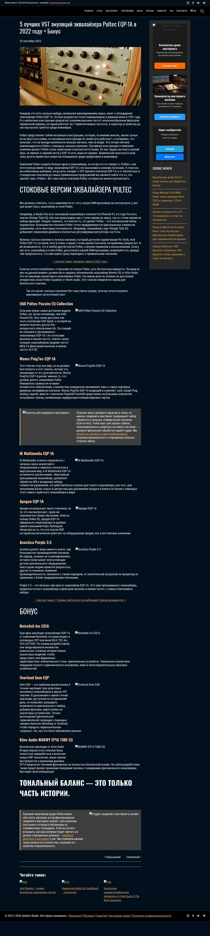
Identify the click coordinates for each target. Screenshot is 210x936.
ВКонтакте (170, 157)
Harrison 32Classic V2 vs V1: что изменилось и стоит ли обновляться (168, 215)
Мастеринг (112, 11)
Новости (161, 11)
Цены (140, 11)
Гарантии (101, 915)
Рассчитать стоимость (170, 117)
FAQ (171, 11)
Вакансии (75, 915)
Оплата (150, 11)
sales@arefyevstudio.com (60, 3)
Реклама (88, 915)
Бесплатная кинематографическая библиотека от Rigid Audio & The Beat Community (121, 894)
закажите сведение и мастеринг (48, 837)
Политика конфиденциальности (151, 915)
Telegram (169, 149)
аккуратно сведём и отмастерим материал (101, 434)
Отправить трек (170, 65)
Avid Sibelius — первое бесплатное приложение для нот (38, 890)
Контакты (182, 11)
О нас (100, 11)
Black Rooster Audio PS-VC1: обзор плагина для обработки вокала (169, 181)
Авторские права (119, 915)
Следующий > (133, 857)
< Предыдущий (112, 857)
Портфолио (127, 11)
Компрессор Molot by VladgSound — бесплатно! (80, 890)
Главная (88, 11)
